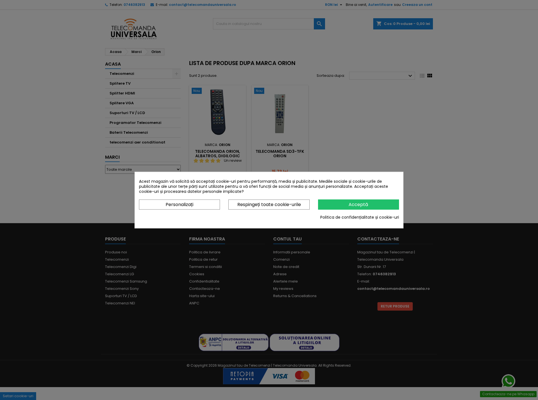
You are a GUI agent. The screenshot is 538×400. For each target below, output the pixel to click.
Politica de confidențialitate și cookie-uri (359, 217)
